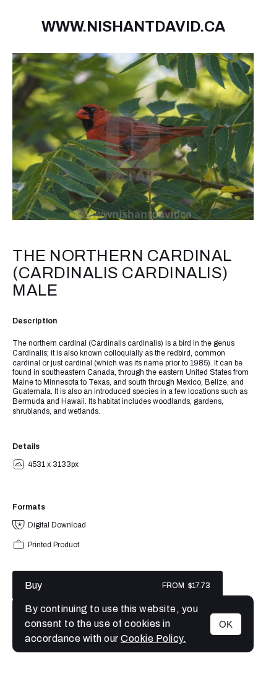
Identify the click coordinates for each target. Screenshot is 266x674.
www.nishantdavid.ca (133, 27)
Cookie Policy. (153, 638)
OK (226, 624)
